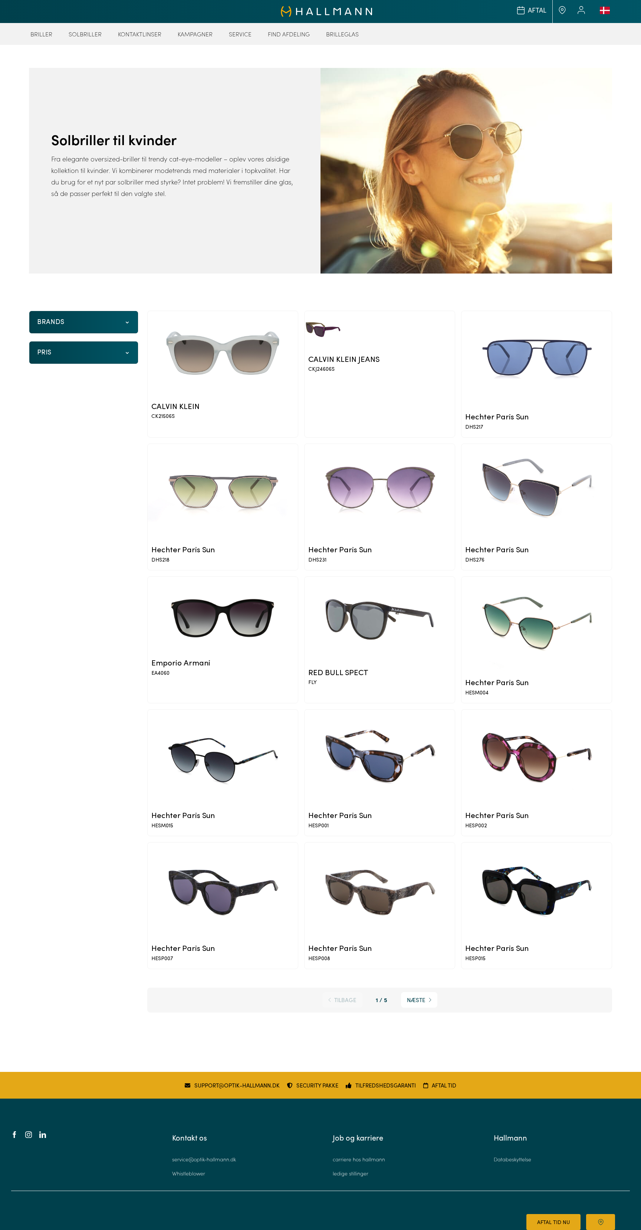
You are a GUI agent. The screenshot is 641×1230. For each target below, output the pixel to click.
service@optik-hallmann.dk (204, 1159)
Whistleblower (188, 1173)
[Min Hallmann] (326, 9)
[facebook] (14, 1134)
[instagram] (28, 1134)
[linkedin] (42, 1134)
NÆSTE (416, 1000)
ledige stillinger (350, 1173)
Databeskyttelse (512, 1159)
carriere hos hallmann (359, 1159)
